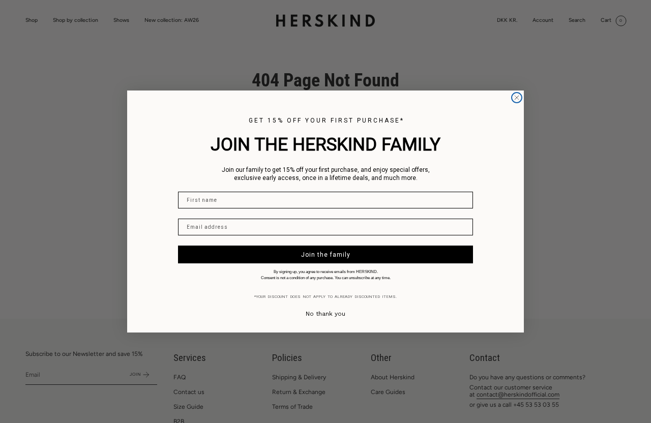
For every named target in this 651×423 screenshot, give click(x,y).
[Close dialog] (517, 98)
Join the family (325, 254)
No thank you (325, 313)
